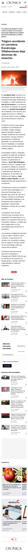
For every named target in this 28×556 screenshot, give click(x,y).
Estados (4, 24)
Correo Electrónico (8, 354)
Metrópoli (12, 12)
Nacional (4, 12)
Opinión (25, 12)
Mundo (19, 12)
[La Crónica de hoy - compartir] (26, 291)
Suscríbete (7, 366)
